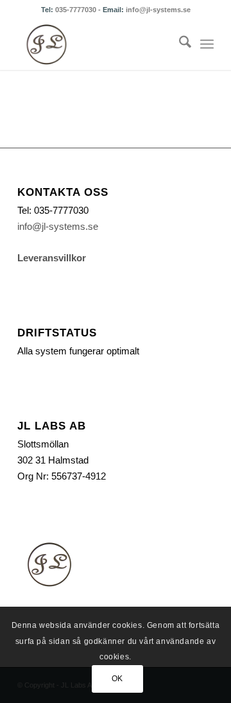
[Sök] (178, 44)
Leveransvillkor (51, 257)
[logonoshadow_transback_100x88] (96, 44)
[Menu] (207, 44)
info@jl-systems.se (158, 9)
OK (117, 678)
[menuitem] (178, 44)
